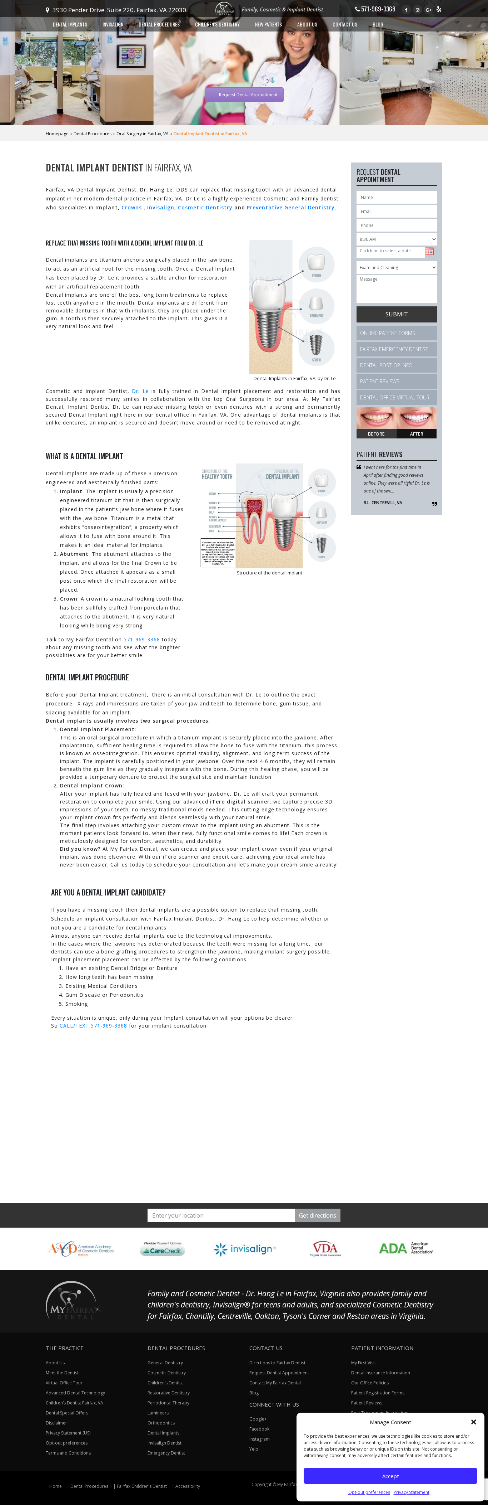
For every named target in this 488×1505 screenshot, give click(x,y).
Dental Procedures (92, 134)
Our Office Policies (370, 1383)
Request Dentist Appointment (279, 1373)
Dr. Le (140, 391)
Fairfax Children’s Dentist (142, 1486)
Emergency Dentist (166, 1453)
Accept (390, 1476)
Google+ (258, 1419)
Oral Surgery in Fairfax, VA (142, 134)
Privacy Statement (411, 1492)
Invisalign (160, 207)
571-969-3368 (377, 8)
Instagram (259, 1439)
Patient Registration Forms (377, 1393)
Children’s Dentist (165, 1383)
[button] (473, 1422)
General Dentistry (165, 1363)
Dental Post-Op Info (386, 365)
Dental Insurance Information (380, 1373)
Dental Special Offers (67, 1413)
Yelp (253, 1449)
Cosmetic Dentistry (205, 207)
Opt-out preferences (369, 1492)
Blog (378, 24)
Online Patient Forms (387, 333)
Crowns (132, 207)
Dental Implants (163, 1433)
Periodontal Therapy (168, 1403)
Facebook (259, 1429)
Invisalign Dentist (164, 1443)
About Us (55, 1363)
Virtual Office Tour (64, 1383)
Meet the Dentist (62, 1373)
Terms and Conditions (68, 1453)
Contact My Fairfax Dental (275, 1383)
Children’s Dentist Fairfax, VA (74, 1403)
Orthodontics (161, 1423)
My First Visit (363, 1363)
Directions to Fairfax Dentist (277, 1363)
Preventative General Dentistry (291, 207)
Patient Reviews (379, 381)
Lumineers (158, 1413)
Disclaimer (56, 1423)
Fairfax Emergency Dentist (394, 349)
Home (55, 1486)
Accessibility (187, 1486)
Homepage (57, 134)
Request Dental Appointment (248, 95)
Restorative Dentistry (169, 1393)
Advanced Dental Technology (75, 1393)
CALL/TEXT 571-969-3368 (93, 1025)
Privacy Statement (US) (68, 1433)
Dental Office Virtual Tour (394, 397)
